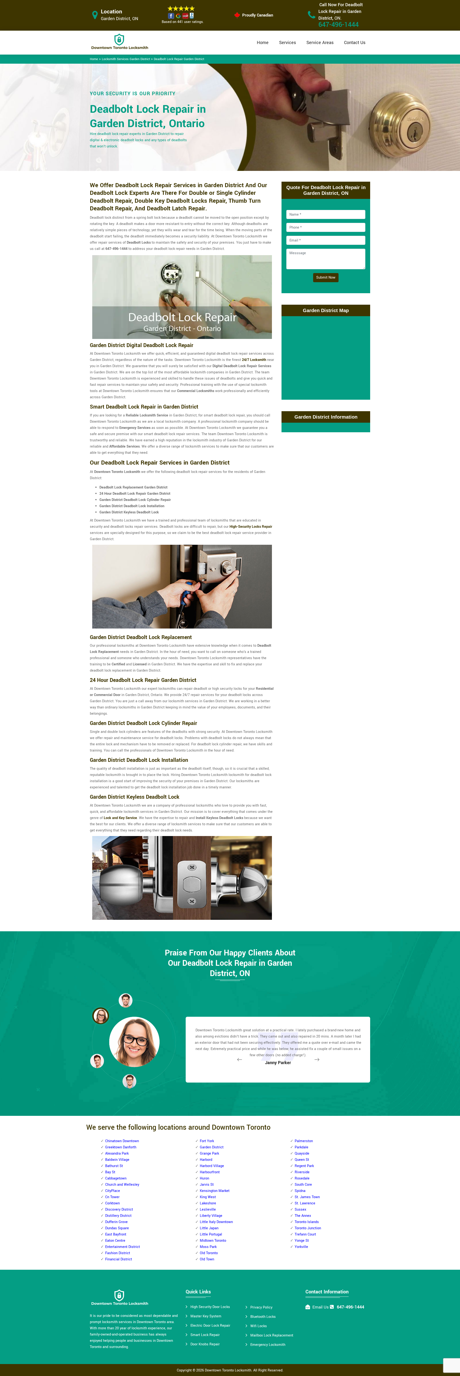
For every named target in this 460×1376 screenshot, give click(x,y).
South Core (303, 1184)
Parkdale (301, 1147)
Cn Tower (112, 1197)
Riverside (302, 1172)
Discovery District (119, 1209)
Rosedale (302, 1178)
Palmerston (304, 1141)
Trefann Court (305, 1234)
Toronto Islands (307, 1221)
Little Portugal (211, 1234)
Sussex (300, 1209)
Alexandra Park (117, 1153)
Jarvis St (207, 1184)
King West (208, 1197)
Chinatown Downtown (122, 1141)
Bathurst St (114, 1165)
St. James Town (307, 1197)
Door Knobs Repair (205, 1344)
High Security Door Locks (210, 1306)
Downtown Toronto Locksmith (228, 1370)
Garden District (212, 1147)
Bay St (110, 1172)
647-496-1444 (338, 24)
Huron (204, 1178)
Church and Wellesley (122, 1184)
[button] (129, 1081)
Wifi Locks (258, 1326)
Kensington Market (215, 1190)
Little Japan (209, 1228)
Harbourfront (210, 1172)
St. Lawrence (305, 1203)
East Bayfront (115, 1234)
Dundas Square (117, 1228)
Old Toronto (209, 1253)
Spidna (300, 1190)
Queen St (302, 1159)
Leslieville (208, 1209)
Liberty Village (211, 1215)
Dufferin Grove (116, 1221)
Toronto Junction (308, 1228)
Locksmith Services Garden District (126, 59)
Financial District (118, 1259)
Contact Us (354, 42)
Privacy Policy (261, 1307)
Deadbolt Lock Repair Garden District (179, 59)
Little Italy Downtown (216, 1221)
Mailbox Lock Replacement (271, 1335)
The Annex (303, 1215)
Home (263, 42)
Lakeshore (208, 1203)
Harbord (206, 1159)
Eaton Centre (115, 1240)
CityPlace (112, 1190)
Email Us (320, 1307)
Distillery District (118, 1215)
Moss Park (208, 1246)
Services (287, 42)
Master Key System (205, 1316)
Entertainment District (122, 1246)
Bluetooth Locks (263, 1316)
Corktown (112, 1203)
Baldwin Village (117, 1159)
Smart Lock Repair (205, 1334)
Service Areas (320, 42)
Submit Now (325, 277)
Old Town (207, 1259)
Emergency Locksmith (267, 1344)
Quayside (302, 1153)
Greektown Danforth (120, 1147)
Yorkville (301, 1246)
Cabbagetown (115, 1178)
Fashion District (117, 1253)
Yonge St (302, 1240)
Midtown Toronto (213, 1240)
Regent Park (304, 1165)
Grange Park (209, 1153)
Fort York (207, 1141)
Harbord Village (212, 1165)
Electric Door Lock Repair (210, 1325)
